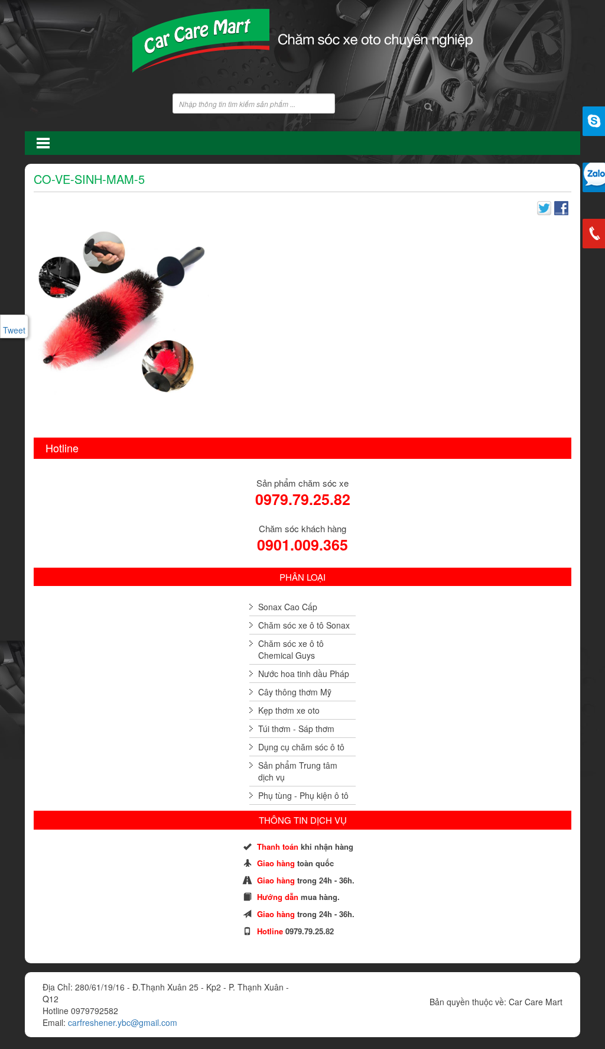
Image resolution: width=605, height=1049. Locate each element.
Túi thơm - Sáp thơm (296, 728)
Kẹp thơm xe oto (289, 710)
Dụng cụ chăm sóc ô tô (301, 747)
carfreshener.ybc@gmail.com (122, 1022)
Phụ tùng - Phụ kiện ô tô (303, 795)
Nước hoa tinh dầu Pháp (303, 673)
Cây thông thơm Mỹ (294, 692)
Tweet (14, 330)
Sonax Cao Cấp (287, 607)
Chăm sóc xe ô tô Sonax (304, 625)
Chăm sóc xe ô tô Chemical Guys (291, 649)
